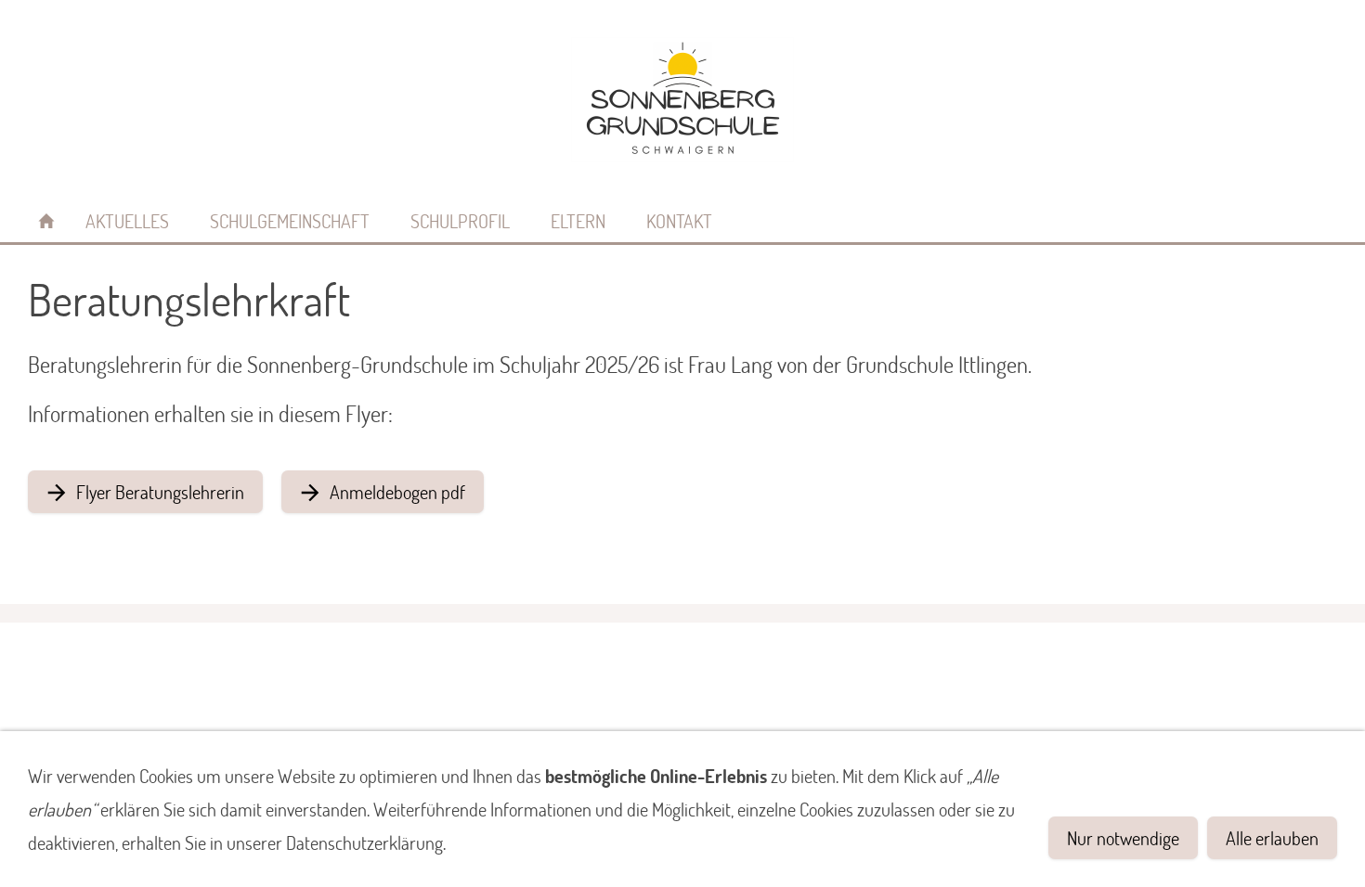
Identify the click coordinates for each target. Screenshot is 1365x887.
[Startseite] (46, 220)
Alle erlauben (1272, 838)
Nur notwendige (1123, 838)
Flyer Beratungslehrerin (160, 492)
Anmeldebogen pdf (397, 492)
